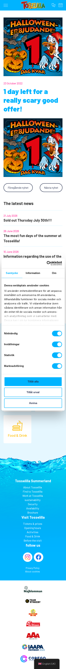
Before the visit (33, 540)
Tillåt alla (33, 381)
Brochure (32, 512)
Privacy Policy (32, 568)
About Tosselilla (32, 487)
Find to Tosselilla (32, 491)
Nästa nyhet (51, 187)
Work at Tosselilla (32, 495)
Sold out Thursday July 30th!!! (28, 220)
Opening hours (60, 5)
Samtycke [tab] (12, 272)
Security (32, 504)
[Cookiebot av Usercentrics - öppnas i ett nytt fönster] (47, 263)
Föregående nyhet (18, 187)
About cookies (32, 571)
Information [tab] (33, 272)
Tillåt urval (33, 392)
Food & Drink (32, 536)
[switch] (57, 344)
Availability (32, 508)
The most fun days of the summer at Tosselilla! (32, 238)
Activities (32, 532)
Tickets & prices (32, 523)
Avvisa (33, 403)
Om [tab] (54, 272)
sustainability (32, 499)
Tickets (53, 5)
